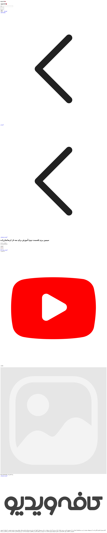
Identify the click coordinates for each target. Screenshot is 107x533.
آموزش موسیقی (3, 237)
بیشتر (2, 246)
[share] (3, 244)
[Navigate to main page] (3, 2)
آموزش (2, 124)
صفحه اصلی (3, 12)
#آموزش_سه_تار (3, 249)
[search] (2, 8)
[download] (6, 244)
